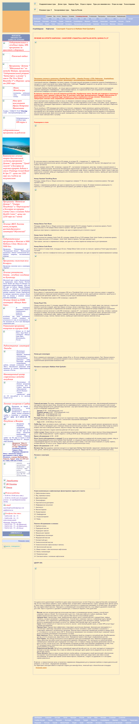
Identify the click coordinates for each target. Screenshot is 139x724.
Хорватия (68, 21)
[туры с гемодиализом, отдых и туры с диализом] (12, 547)
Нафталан (50, 29)
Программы (102, 16)
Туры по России (76, 10)
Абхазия (120, 24)
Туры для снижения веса (101, 4)
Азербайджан (78, 21)
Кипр (87, 19)
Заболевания (111, 16)
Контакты (16, 35)
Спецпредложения (16, 535)
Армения (96, 24)
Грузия (128, 21)
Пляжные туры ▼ (45, 10)
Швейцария (37, 19)
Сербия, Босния (121, 19)
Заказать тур (16, 37)
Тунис (53, 24)
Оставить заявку (23, 541)
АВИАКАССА (16, 533)
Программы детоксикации (82, 24)
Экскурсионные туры (62, 10)
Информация (121, 16)
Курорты (64, 16)
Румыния (37, 21)
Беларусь (68, 24)
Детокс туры (62, 4)
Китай (82, 19)
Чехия (61, 19)
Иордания (113, 21)
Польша (121, 21)
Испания (53, 21)
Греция (130, 19)
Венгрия (93, 19)
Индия (47, 24)
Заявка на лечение (16, 40)
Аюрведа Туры (73, 4)
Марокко (87, 21)
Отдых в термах (86, 4)
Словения (110, 19)
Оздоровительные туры (47, 4)
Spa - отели (56, 16)
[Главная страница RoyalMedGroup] (16, 6)
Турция (61, 21)
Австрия (54, 19)
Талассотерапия (129, 4)
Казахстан (104, 24)
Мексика (112, 24)
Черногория (104, 21)
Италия (75, 19)
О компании (93, 16)
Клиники (71, 16)
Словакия (102, 19)
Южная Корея (38, 24)
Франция (68, 19)
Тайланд (95, 21)
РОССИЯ (60, 24)
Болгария (45, 21)
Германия (46, 19)
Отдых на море (117, 4)
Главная (49, 16)
